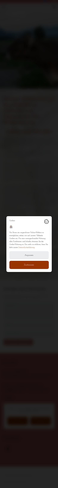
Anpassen (29, 255)
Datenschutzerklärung (26, 247)
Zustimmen (29, 265)
